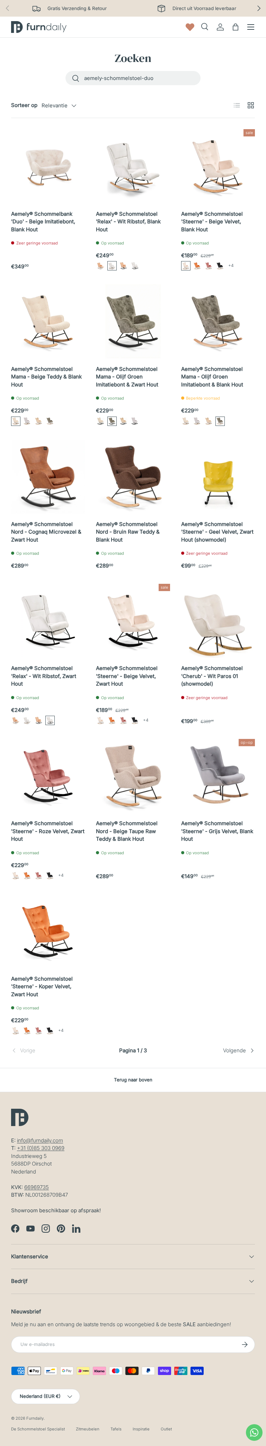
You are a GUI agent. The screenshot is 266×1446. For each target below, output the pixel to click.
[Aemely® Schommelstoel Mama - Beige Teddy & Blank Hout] (48, 321)
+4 (231, 265)
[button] (100, 265)
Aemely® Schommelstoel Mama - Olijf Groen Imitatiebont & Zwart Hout (127, 377)
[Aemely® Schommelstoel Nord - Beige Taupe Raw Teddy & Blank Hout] (133, 776)
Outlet (166, 1429)
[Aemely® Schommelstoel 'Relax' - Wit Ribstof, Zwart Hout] (48, 621)
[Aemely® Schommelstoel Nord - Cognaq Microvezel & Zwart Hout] (48, 477)
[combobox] (133, 78)
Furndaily (35, 1418)
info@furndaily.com (40, 1140)
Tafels (116, 1429)
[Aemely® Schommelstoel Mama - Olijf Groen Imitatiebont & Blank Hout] (218, 321)
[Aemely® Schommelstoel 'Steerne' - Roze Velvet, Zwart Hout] (48, 776)
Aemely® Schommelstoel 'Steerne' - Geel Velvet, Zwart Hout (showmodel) (217, 532)
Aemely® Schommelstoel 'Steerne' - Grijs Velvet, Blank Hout (217, 831)
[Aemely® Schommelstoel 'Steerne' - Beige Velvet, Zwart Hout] (133, 621)
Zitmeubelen (87, 1429)
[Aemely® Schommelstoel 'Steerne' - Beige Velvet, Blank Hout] (218, 166)
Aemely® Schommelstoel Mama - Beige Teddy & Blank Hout (46, 377)
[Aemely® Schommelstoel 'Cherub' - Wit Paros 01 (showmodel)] (218, 621)
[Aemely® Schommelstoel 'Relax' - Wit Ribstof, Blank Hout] (133, 166)
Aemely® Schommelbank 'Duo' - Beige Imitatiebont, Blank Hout (43, 222)
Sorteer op (24, 105)
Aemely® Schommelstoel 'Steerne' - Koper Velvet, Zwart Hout (42, 986)
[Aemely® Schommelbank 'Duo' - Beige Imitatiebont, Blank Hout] (48, 166)
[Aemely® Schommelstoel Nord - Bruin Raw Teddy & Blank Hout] (133, 477)
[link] (51, 1050)
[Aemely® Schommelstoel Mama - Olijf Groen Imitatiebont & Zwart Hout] (133, 321)
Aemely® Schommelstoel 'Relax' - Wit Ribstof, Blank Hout (128, 222)
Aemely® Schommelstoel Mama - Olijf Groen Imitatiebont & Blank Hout (212, 377)
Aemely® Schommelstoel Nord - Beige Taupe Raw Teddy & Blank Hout (127, 831)
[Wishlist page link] (190, 27)
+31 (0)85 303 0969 (40, 1148)
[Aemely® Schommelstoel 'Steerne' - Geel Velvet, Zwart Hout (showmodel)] (218, 477)
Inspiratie (141, 1429)
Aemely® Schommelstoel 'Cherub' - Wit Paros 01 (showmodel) (212, 676)
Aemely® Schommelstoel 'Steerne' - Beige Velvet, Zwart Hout (127, 676)
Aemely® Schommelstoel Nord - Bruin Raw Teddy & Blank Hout (128, 532)
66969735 (36, 1187)
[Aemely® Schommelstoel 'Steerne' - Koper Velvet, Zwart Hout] (48, 931)
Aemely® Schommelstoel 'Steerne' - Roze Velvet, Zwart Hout (48, 831)
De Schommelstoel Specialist (38, 1429)
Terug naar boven (133, 1079)
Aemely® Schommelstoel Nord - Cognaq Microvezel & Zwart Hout (46, 532)
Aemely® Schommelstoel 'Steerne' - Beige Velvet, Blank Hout (212, 222)
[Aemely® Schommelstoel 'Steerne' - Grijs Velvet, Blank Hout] (218, 776)
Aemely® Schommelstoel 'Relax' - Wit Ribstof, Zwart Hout (43, 676)
